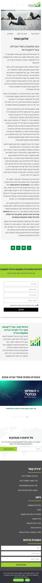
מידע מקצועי (36, 518)
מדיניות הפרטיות (18, 580)
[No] (39, 577)
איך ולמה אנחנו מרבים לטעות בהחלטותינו (21, 408)
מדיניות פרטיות (36, 527)
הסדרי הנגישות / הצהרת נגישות (30, 532)
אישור (27, 580)
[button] (29, 248)
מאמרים (10, 33)
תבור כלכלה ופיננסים (34, 523)
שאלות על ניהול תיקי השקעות (31, 514)
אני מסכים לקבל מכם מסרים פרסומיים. (23, 305)
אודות (39, 509)
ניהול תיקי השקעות (34, 505)
